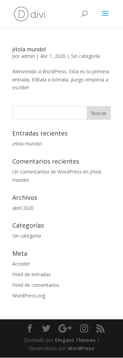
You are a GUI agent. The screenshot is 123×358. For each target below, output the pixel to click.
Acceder (21, 263)
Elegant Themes (75, 340)
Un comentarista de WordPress (47, 171)
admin (28, 56)
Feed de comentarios (35, 285)
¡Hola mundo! (29, 49)
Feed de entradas (31, 274)
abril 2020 (23, 208)
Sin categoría (85, 56)
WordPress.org (28, 295)
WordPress (81, 348)
